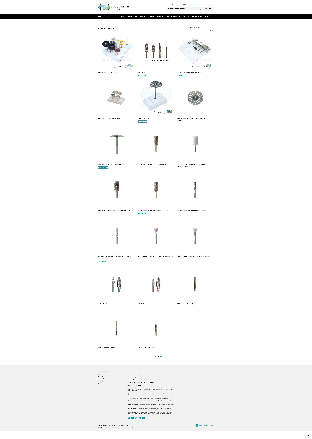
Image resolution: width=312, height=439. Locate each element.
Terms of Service (102, 379)
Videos (151, 16)
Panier (209, 8)
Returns (186, 16)
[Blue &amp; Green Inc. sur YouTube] (143, 418)
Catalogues (121, 16)
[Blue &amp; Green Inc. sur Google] (136, 418)
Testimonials (197, 16)
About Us (160, 16)
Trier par (190, 27)
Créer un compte (209, 5)
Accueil (100, 21)
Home (100, 16)
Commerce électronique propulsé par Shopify (122, 428)
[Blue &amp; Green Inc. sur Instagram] (140, 418)
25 (161, 356)
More (206, 16)
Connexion (200, 5)
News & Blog (132, 16)
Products (109, 16)
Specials (143, 16)
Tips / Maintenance (173, 16)
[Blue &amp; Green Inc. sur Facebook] (132, 418)
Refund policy (102, 381)
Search (100, 374)
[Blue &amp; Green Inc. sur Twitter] (129, 418)
